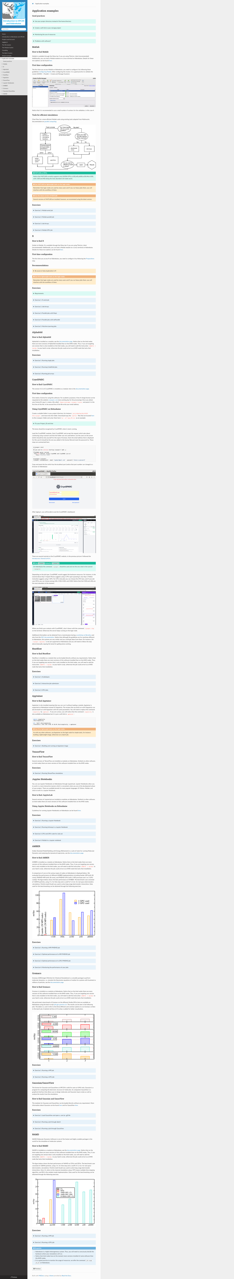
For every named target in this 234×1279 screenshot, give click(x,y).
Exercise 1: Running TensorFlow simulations (49, 773)
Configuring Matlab (45, 72)
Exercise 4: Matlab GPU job (43, 230)
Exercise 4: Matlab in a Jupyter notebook (48, 840)
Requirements (39, 293)
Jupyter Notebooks (8, 83)
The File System (6, 45)
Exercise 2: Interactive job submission (47, 683)
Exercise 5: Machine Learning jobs (45, 326)
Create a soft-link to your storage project (48, 28)
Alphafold (6, 69)
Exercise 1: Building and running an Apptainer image (51, 746)
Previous (38, 1268)
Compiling (5, 50)
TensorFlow (6, 80)
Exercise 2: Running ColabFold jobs (46, 367)
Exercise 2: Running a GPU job (44, 1077)
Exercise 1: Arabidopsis (42, 677)
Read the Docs (66, 1275)
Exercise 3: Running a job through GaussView (49, 1128)
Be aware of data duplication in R (45, 271)
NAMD (5, 94)
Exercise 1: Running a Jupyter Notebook (47, 820)
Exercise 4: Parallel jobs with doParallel (47, 320)
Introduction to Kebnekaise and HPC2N (13, 37)
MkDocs (41, 1275)
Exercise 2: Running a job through (48, 1122)
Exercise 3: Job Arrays (42, 223)
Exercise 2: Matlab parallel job (44, 217)
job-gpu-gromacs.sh (60, 1004)
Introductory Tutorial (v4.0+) (41, 558)
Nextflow (5, 75)
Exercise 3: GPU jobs (41, 690)
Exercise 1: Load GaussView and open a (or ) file (52, 1115)
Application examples (8, 58)
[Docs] (33, 3)
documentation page (65, 341)
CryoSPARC (6, 72)
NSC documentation (47, 637)
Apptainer (6, 77)
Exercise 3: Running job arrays (44, 373)
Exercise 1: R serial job (42, 300)
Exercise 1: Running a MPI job (44, 1070)
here (50, 60)
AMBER (5, 85)
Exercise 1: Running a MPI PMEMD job (47, 947)
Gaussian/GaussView (9, 91)
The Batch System (7, 53)
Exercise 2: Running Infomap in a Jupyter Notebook (51, 827)
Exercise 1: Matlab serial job (44, 210)
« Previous (13, 1277)
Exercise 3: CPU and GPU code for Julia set (49, 834)
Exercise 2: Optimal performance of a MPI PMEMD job (52, 954)
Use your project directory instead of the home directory (53, 21)
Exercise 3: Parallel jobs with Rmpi (46, 313)
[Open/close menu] (1, 58)
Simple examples (6, 55)
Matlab (5, 64)
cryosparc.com (53, 400)
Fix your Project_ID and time (44, 423)
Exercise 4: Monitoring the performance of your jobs (51, 967)
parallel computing (50, 121)
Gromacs (5, 88)
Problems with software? (43, 41)
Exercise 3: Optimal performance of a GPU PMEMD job (52, 961)
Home (4, 34)
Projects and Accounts (8, 39)
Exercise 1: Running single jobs (44, 360)
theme (51, 1275)
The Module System (7, 47)
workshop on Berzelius (84, 635)
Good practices (7, 61)
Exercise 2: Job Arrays (42, 306)
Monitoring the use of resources (45, 34)
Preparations (90, 258)
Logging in (5, 42)
